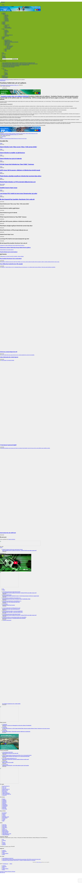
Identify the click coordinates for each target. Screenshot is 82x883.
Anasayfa (4, 850)
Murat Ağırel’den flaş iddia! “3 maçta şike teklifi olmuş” (12, 612)
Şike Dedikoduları (10, 45)
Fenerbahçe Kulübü (7, 133)
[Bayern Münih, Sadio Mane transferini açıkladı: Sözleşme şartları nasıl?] (9, 758)
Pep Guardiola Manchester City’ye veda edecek (10, 258)
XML (11, 863)
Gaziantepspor (4, 805)
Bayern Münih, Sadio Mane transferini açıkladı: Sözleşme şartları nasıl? (15, 759)
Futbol (3, 37)
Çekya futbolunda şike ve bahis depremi (9, 357)
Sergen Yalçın (4, 827)
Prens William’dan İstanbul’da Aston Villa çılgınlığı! (11, 264)
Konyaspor (4, 806)
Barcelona (4, 813)
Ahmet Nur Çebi (5, 832)
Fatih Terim (4, 824)
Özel (3, 38)
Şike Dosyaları (9, 46)
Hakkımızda (4, 851)
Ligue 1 (5, 33)
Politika (3, 23)
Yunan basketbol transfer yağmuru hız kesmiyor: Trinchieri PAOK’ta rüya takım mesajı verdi (18, 62)
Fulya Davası (4, 808)
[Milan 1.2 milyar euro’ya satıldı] (4, 761)
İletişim (3, 854)
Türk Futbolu (23, 133)
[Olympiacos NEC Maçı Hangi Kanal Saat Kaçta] (11, 600)
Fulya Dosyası (7, 39)
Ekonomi (3, 22)
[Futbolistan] (2, 2)
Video (5, 49)
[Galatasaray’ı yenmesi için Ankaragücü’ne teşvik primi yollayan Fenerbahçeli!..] (4, 724)
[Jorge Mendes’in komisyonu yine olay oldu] (7, 752)
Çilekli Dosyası (7, 42)
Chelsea (3, 814)
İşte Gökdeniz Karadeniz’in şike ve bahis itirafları (11, 703)
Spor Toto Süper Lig (5, 786)
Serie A (5, 32)
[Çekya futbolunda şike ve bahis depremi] (17, 354)
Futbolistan (2, 79)
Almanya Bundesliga (6, 793)
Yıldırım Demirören (7, 27)
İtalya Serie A (4, 791)
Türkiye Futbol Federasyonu (30, 133)
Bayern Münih (4, 817)
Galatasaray (6, 19)
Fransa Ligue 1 (5, 792)
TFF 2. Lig (4, 788)
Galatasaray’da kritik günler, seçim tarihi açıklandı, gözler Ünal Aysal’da (15, 765)
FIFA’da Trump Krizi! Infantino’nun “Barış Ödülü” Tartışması (17, 164)
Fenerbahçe (6, 18)
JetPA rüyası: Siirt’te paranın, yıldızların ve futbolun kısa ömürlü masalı (20, 170)
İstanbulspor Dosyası (8, 40)
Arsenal (3, 819)
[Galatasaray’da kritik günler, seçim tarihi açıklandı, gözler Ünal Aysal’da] (5, 764)
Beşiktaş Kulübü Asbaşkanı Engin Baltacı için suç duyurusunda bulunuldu (15, 756)
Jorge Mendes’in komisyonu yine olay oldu (10, 753)
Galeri (5, 50)
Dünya (3, 28)
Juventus (3, 818)
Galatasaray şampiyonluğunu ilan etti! (8, 351)
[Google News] (3, 136)
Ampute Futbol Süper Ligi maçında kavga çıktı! (11, 609)
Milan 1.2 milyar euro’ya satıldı (7, 762)
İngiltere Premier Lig (6, 789)
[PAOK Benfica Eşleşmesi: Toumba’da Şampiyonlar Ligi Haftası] (14, 617)
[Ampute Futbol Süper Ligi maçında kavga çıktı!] (11, 607)
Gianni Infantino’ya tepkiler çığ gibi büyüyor (12, 152)
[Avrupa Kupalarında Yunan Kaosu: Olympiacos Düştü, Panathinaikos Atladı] (11, 597)
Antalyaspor (4, 803)
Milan (3, 820)
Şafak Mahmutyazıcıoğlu (6, 833)
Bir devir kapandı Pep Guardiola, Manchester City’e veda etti (17, 199)
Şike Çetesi (9, 47)
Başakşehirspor (5, 804)
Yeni (3, 588)
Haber (5, 79)
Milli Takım (6, 15)
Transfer (3, 21)
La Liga (5, 29)
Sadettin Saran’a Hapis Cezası (8, 187)
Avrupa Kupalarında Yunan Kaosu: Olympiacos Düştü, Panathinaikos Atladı (15, 64)
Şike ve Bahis (6, 44)
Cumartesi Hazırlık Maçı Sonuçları (8, 66)
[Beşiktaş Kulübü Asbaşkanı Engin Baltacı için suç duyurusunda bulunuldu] (16, 755)
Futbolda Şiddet (7, 48)
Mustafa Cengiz (7, 26)
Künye (3, 852)
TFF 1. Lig (4, 787)
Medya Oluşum (39, 862)
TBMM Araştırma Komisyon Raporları (11, 41)
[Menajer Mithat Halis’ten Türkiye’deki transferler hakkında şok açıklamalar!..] (4, 730)
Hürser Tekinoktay (5, 831)
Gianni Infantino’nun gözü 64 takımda (11, 158)
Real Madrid (4, 812)
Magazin (3, 36)
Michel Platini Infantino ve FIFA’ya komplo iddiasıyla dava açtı (18, 182)
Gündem (3, 13)
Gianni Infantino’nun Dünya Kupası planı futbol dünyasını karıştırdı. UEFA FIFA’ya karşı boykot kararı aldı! (21, 859)
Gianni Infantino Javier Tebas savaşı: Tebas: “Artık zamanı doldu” (18, 147)
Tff (19, 133)
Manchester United (5, 816)
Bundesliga (6, 30)
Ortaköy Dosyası (7, 43)
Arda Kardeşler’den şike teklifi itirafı (8, 532)
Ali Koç (5, 25)
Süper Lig (6, 14)
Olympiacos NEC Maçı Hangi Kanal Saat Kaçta (10, 65)
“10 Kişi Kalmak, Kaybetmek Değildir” (8, 445)
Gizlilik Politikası (5, 853)
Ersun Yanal (4, 826)
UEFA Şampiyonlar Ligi (6, 794)
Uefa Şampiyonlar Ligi (8, 34)
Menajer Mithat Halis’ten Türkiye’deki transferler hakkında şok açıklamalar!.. (16, 731)
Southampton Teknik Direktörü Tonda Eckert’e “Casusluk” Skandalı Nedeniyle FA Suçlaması (18, 860)
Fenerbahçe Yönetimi (15, 133)
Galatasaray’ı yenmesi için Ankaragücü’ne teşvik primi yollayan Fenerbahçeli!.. (16, 725)
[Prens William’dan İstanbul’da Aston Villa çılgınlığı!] (29, 261)
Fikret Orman (6, 24)
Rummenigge (11, 85)
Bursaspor (6, 17)
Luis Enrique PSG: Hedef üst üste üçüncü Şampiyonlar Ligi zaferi (18, 193)
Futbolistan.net (5, 863)
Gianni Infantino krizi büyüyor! (7, 858)
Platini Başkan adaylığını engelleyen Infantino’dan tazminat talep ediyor (20, 176)
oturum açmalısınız (11, 539)
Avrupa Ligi (6, 35)
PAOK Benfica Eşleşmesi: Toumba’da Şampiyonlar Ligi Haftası (14, 618)
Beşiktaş (5, 16)
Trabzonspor (6, 20)
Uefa (36, 133)
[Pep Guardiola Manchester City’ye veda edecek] (12, 256)
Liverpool (4, 815)
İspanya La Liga (5, 790)
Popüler (3, 589)
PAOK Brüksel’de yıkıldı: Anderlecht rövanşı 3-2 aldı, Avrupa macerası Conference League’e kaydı (19, 63)
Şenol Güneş (4, 825)
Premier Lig (6, 31)
